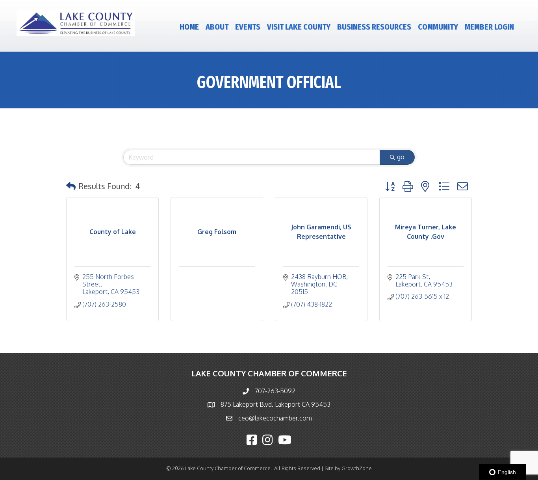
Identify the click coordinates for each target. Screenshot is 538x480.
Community (438, 27)
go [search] (400, 157)
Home (189, 27)
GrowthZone (356, 468)
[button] (71, 186)
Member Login (489, 27)
